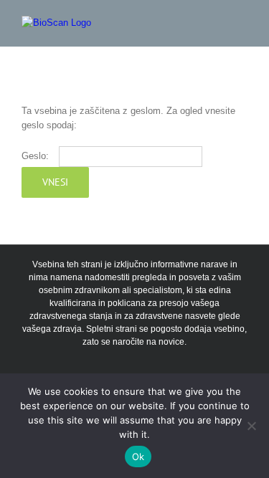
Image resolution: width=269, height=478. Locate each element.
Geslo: (37, 155)
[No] (251, 426)
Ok (138, 456)
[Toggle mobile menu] (241, 23)
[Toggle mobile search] (216, 23)
